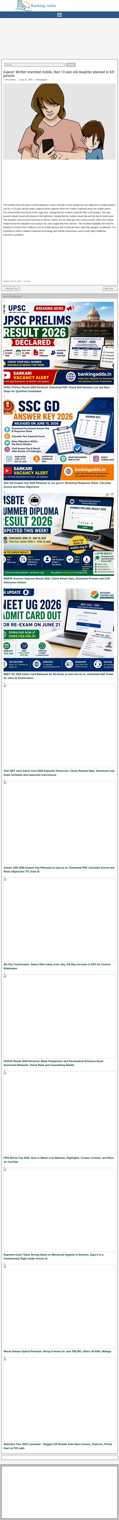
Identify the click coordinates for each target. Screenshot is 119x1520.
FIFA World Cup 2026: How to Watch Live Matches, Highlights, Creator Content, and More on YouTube (59, 1159)
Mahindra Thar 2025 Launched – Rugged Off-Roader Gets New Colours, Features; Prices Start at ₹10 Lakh (58, 1446)
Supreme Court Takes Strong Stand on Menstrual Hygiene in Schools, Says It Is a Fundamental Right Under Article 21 (54, 1256)
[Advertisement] (59, 38)
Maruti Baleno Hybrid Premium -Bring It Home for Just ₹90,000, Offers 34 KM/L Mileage (57, 1351)
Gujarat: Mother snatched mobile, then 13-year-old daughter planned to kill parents (58, 74)
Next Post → (110, 289)
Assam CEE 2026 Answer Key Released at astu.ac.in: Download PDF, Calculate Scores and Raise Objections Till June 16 (59, 869)
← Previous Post (10, 289)
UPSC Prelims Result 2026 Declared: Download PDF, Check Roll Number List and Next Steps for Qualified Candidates (57, 389)
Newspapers (41, 80)
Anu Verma (11, 80)
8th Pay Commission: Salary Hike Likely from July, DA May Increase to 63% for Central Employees (57, 966)
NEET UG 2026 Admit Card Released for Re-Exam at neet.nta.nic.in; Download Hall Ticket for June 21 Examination (58, 676)
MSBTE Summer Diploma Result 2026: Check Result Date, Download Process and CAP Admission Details (57, 580)
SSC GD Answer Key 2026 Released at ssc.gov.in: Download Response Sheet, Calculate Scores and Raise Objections (57, 485)
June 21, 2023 (26, 80)
